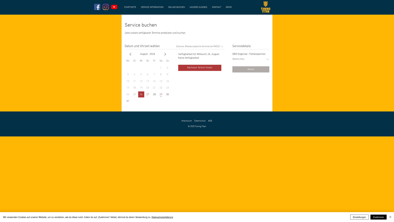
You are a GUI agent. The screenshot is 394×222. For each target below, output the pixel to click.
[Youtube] (114, 7)
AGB (210, 121)
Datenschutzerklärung (162, 217)
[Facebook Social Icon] (97, 7)
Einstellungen (359, 217)
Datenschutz (200, 121)
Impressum (186, 121)
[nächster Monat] (165, 54)
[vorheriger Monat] (130, 54)
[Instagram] (106, 7)
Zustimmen (378, 217)
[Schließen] (390, 217)
